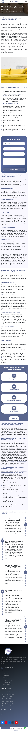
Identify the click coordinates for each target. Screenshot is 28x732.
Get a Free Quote (5, 728)
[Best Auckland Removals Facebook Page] (2, 722)
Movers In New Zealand (7, 692)
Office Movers (5, 675)
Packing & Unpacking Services (9, 680)
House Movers (5, 670)
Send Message (14, 169)
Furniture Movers (6, 673)
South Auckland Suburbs (8, 703)
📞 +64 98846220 (15, 1)
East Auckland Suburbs (7, 701)
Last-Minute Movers (6, 684)
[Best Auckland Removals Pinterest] (6, 722)
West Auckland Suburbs (7, 698)
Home (2, 11)
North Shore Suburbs (7, 696)
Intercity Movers (6, 682)
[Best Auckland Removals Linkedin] (9, 722)
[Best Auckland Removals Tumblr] (12, 722)
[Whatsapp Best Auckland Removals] (25, 728)
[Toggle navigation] (26, 1)
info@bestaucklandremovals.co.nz (13, 527)
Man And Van (5, 677)
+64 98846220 (10, 525)
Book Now (14, 418)
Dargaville (11, 11)
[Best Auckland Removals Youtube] (16, 722)
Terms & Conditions (14, 730)
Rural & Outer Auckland (7, 705)
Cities (6, 11)
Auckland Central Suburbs (8, 694)
